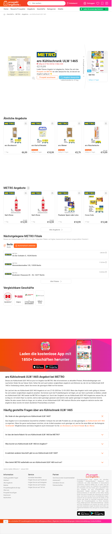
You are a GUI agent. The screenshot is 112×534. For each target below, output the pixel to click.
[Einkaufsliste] (106, 3)
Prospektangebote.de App (12, 488)
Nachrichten (7, 497)
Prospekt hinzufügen (10, 492)
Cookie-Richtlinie (95, 521)
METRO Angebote (15, 188)
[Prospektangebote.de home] (12, 3)
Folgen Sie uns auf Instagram (37, 482)
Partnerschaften (58, 485)
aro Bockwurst (65, 426)
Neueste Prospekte (17, 9)
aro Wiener (90, 426)
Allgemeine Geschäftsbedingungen (63, 521)
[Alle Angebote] (28, 188)
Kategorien (51, 9)
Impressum (7, 495)
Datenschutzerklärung (82, 521)
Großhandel (10, 426)
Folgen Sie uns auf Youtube (37, 485)
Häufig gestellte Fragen (11, 478)
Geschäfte (41, 9)
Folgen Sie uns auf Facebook (37, 480)
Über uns (6, 490)
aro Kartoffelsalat (78, 426)
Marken (6, 485)
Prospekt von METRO (44, 72)
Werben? (6, 480)
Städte (60, 9)
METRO (18, 14)
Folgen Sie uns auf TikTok (36, 487)
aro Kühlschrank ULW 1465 (95, 421)
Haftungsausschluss (44, 521)
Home (6, 9)
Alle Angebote (8, 483)
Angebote (31, 9)
